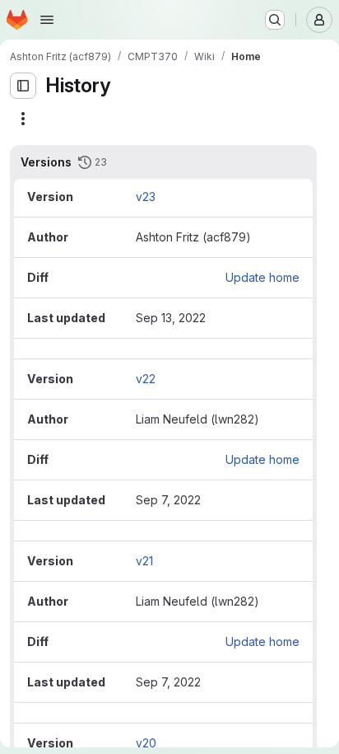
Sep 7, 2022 (168, 500)
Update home (262, 277)
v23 (146, 197)
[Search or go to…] (275, 20)
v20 (146, 743)
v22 (146, 379)
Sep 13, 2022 (171, 318)
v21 (144, 561)
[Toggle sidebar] (23, 86)
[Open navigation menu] (47, 20)
